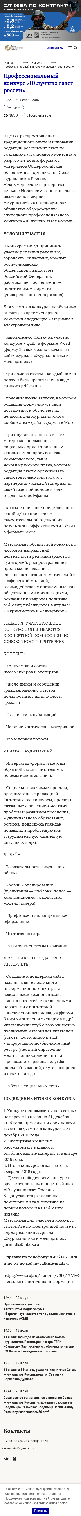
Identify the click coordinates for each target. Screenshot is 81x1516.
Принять (40, 1511)
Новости (37, 62)
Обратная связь (55, 48)
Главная (9, 62)
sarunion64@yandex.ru (18, 1448)
